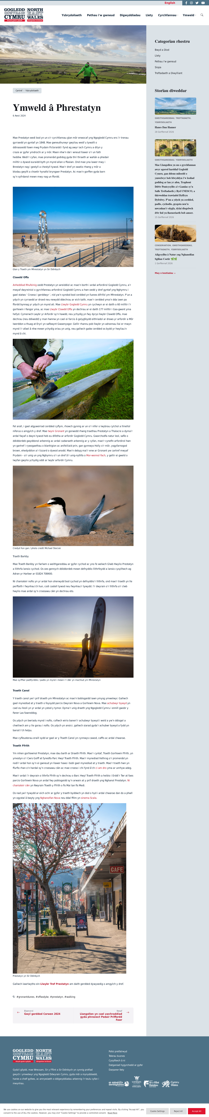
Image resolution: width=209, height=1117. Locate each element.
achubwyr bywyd (117, 703)
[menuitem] (72, 15)
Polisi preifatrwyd (118, 1051)
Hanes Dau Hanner (165, 127)
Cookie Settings (157, 1111)
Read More (112, 1113)
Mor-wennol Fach (95, 455)
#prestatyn (56, 996)
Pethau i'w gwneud (165, 61)
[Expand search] (202, 15)
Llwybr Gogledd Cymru (74, 304)
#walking (69, 996)
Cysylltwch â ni (117, 1060)
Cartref (19, 90)
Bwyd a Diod (162, 49)
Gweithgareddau (164, 118)
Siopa (158, 67)
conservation (163, 245)
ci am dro (101, 767)
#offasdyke (42, 996)
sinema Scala (88, 797)
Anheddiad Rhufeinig (25, 284)
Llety (158, 55)
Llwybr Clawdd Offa (61, 309)
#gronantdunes (25, 996)
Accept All (196, 1111)
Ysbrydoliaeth (32, 90)
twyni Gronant (56, 431)
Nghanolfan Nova (50, 797)
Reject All (178, 1111)
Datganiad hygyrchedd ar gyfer (126, 1065)
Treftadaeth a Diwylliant (168, 73)
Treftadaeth (183, 118)
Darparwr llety (116, 1069)
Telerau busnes (117, 1056)
